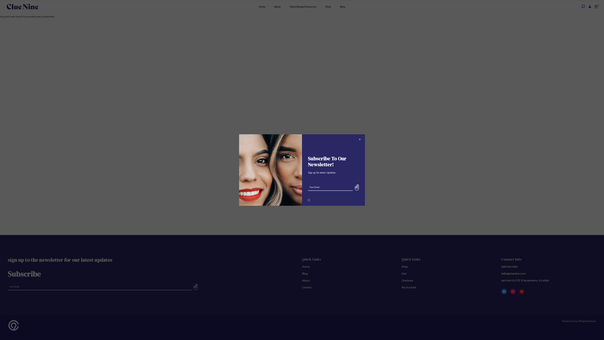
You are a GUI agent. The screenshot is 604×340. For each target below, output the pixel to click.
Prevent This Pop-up (320, 200)
